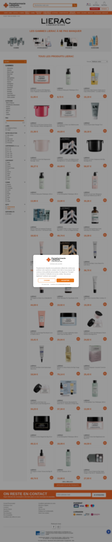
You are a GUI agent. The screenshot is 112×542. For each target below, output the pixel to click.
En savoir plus (45, 284)
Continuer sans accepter (56, 263)
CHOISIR (47, 280)
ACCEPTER (65, 280)
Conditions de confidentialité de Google (60, 284)
